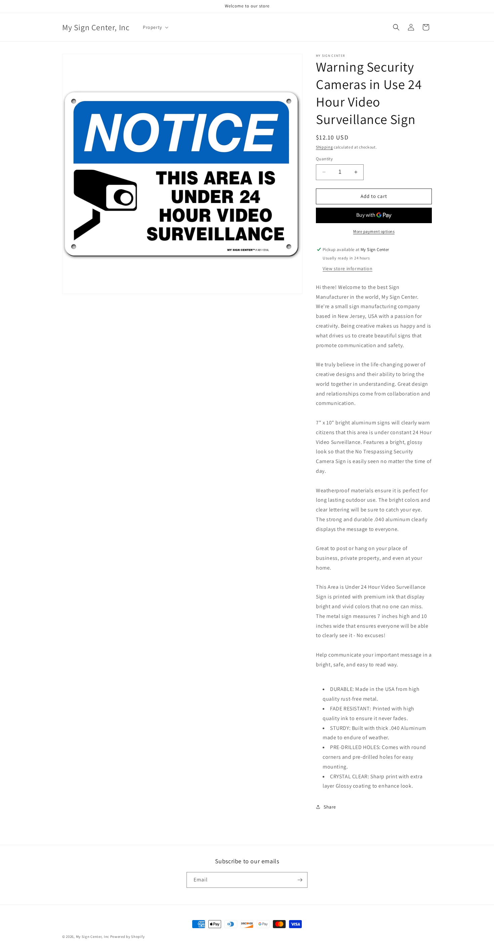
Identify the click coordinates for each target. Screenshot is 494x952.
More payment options (374, 231)
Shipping (324, 147)
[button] (155, 27)
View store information (347, 268)
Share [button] (330, 807)
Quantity (324, 159)
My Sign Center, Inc (92, 936)
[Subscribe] (299, 880)
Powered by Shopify (127, 936)
